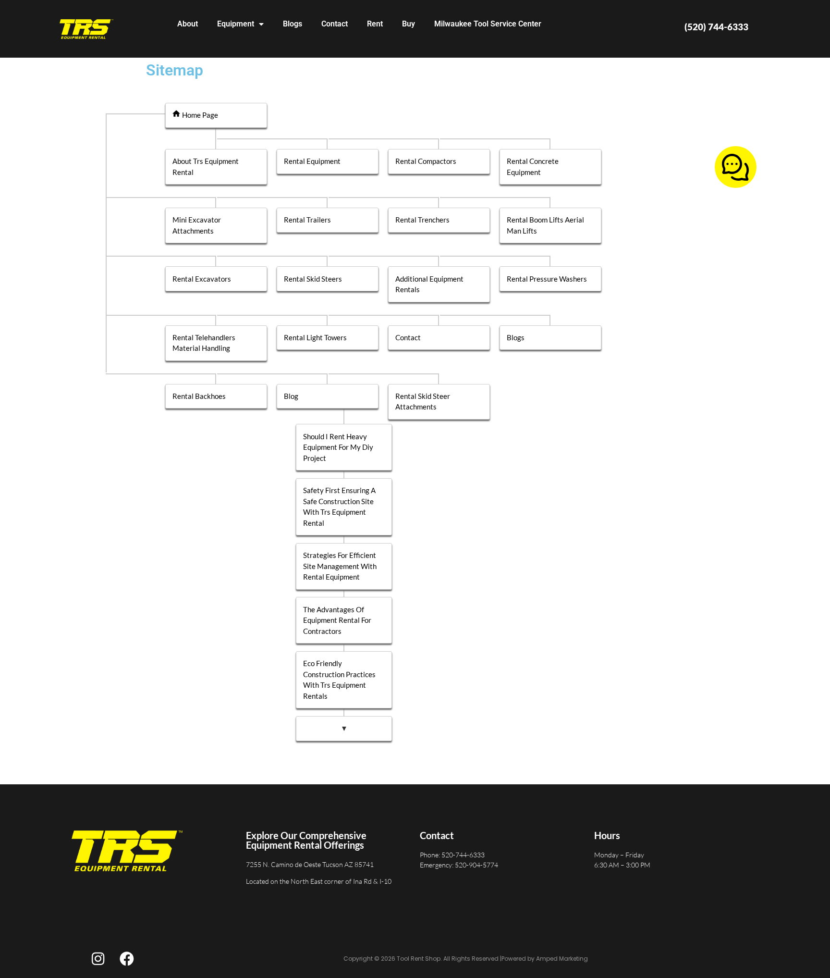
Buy (408, 23)
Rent (375, 23)
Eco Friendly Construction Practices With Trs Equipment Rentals (339, 679)
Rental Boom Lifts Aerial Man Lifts (545, 225)
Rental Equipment (312, 161)
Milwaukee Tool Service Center (487, 23)
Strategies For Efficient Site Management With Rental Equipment (340, 566)
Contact (334, 23)
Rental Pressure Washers (547, 278)
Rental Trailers (307, 219)
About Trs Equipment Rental (205, 166)
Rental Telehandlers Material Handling (203, 343)
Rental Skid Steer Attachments (422, 401)
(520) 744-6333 (716, 26)
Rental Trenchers (422, 219)
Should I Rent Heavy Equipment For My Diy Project (338, 447)
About (187, 23)
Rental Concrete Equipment (533, 166)
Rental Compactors (425, 161)
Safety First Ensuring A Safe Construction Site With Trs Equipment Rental (339, 506)
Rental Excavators (201, 278)
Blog (291, 396)
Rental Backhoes (199, 396)
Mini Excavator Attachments (196, 225)
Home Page (200, 115)
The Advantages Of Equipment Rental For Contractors (337, 620)
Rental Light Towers (315, 337)
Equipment (235, 23)
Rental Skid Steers (313, 278)
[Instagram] (98, 958)
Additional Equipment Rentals (429, 284)
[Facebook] (126, 958)
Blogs (292, 23)
